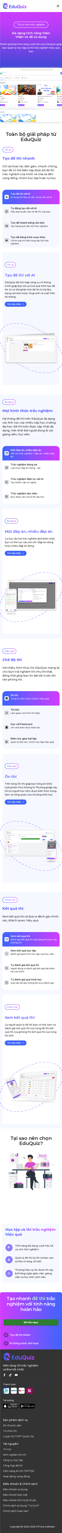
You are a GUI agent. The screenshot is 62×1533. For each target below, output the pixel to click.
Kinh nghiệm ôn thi (14, 1454)
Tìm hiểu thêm (14, 304)
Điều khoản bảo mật (15, 1494)
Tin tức (7, 1449)
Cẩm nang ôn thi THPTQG (18, 1471)
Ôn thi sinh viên (12, 1425)
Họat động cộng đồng (16, 1476)
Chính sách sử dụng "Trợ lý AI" (21, 1505)
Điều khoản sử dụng (15, 1489)
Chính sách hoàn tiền (15, 1511)
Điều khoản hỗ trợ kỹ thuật (19, 1500)
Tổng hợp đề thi (12, 1465)
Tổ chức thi (10, 1431)
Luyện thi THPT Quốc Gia (18, 1436)
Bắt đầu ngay (31, 1322)
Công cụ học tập (13, 1460)
